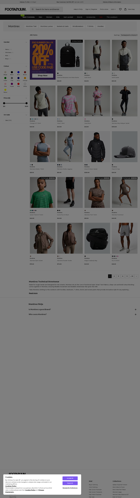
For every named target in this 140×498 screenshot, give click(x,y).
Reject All (70, 483)
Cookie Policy (30, 490)
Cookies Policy (10, 486)
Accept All (70, 478)
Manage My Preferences (70, 488)
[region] (42, 484)
